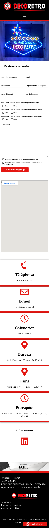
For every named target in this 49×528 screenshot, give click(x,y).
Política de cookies (10, 508)
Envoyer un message (15, 170)
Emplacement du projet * (36, 86)
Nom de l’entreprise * (10, 77)
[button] (25, 16)
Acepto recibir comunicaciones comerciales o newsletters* (22, 164)
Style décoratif (7, 94)
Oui (6, 106)
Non (15, 106)
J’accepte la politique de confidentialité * (21, 160)
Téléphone (5, 86)
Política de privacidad (11, 505)
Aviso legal (6, 502)
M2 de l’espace (32, 94)
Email (28, 77)
